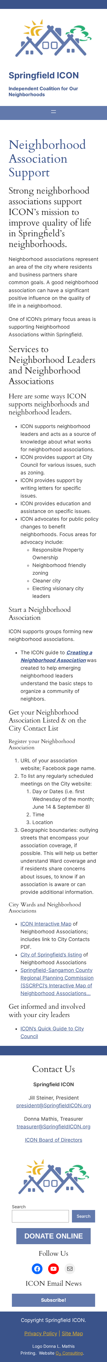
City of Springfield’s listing (51, 955)
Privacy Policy (40, 1333)
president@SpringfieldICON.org (53, 1105)
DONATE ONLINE (53, 1236)
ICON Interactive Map (46, 924)
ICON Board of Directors (53, 1140)
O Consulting (69, 1352)
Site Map (72, 1333)
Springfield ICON (44, 75)
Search (19, 1206)
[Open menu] (53, 111)
